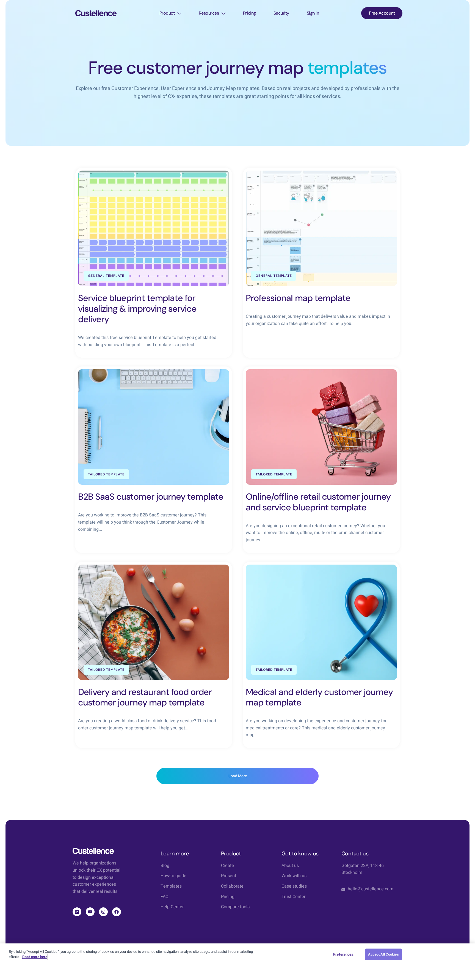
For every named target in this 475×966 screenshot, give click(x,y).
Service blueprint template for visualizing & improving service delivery (137, 308)
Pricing (249, 13)
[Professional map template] (321, 228)
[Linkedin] (77, 911)
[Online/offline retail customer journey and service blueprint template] (321, 427)
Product (167, 13)
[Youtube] (90, 911)
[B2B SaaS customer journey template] (153, 427)
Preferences (343, 954)
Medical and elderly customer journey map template (319, 697)
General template (106, 275)
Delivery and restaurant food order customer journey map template (145, 697)
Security (281, 13)
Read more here (34, 956)
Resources (209, 13)
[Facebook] (116, 911)
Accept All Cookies (383, 954)
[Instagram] (103, 911)
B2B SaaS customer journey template (150, 496)
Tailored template (106, 474)
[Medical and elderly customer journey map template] (321, 622)
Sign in (313, 13)
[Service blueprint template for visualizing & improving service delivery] (153, 228)
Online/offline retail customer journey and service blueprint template (318, 502)
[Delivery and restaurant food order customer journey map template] (153, 622)
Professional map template (298, 298)
